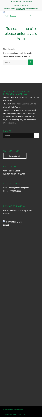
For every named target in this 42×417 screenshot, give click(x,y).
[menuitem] (21, 1)
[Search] (30, 16)
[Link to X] (30, 411)
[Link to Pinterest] (37, 411)
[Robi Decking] (17, 16)
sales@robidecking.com (21, 5)
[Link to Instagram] (26, 411)
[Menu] (35, 16)
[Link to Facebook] (33, 411)
